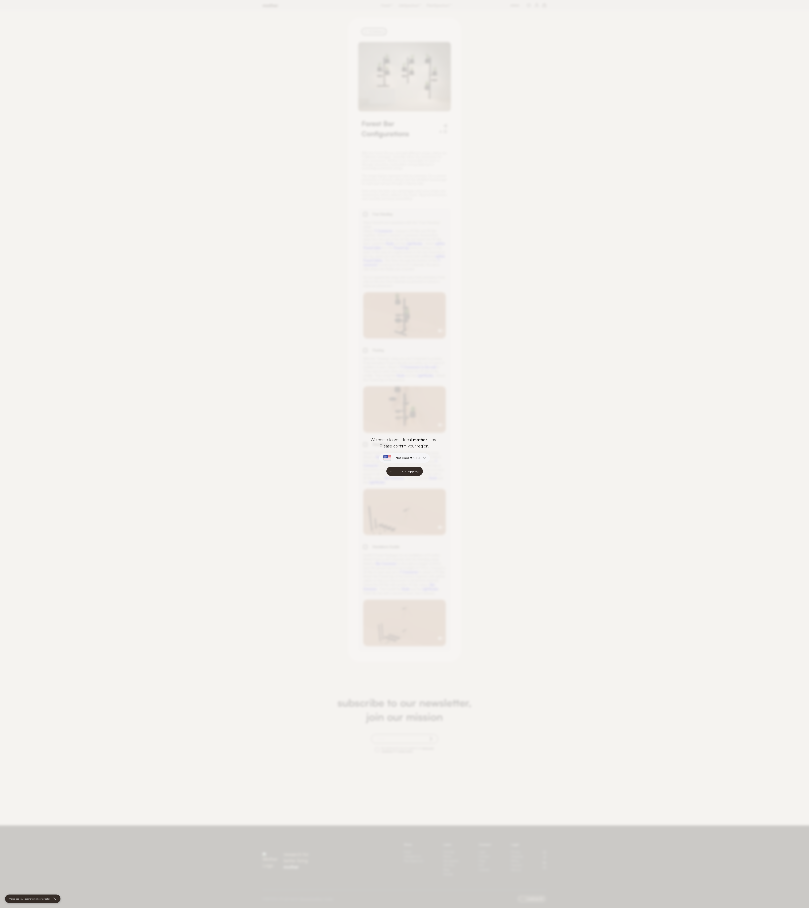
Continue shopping (404, 471)
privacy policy (44, 898)
